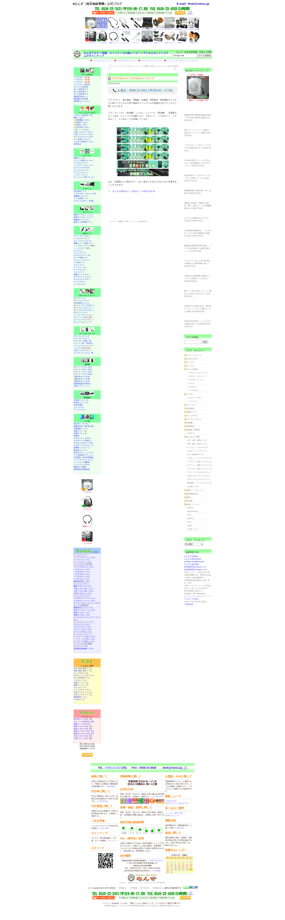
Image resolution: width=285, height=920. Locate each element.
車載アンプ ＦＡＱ (81, 685)
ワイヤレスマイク (82, 300)
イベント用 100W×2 (84, 343)
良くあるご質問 (193, 437)
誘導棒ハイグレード (82, 448)
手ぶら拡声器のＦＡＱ (195, 454)
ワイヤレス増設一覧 (83, 341)
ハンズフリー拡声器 (82, 84)
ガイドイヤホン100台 (83, 374)
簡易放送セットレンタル (83, 608)
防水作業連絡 (88, 457)
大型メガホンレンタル (83, 593)
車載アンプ (191, 412)
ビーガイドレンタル (82, 625)
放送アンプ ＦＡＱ (81, 683)
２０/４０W (78, 194)
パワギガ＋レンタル (82, 569)
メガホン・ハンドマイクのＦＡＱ (199, 458)
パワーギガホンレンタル (83, 567)
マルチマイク (80, 298)
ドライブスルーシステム (83, 460)
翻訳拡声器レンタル (82, 581)
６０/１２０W (90, 194)
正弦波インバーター (82, 400)
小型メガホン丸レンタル (83, 589)
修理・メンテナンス (195, 490)
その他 (87, 421)
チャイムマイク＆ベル (83, 241)
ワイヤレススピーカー (84, 308)
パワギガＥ (82, 80)
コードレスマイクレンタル (84, 557)
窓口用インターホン (82, 424)
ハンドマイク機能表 (82, 462)
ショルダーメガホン (194, 397)
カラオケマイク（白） (83, 255)
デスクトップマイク (82, 260)
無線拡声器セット (81, 96)
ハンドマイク (192, 401)
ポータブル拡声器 (81, 87)
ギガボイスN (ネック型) (83, 443)
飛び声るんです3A (82, 377)
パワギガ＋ (191, 383)
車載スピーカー (80, 158)
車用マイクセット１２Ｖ (83, 215)
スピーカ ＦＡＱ (80, 687)
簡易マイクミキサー (82, 274)
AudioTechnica (192, 511)
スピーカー (87, 156)
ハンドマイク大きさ (82, 465)
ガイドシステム (81, 312)
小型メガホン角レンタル (83, 591)
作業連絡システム (81, 429)
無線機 (120, 221)
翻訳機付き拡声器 (81, 99)
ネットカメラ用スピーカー (84, 177)
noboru (189, 525)
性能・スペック (111, 53)
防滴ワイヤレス (84, 139)
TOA (189, 515)
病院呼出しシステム (82, 101)
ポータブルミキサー (82, 279)
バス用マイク (79, 262)
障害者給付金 (192, 494)
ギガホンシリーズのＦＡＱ (197, 451)
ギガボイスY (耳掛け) (82, 441)
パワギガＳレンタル (82, 579)
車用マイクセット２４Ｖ (83, 217)
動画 (189, 497)
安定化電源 (78, 405)
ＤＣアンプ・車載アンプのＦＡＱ (199, 465)
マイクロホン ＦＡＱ (82, 690)
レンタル (87, 552)
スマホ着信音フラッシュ (83, 455)
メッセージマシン (81, 175)
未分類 (190, 501)
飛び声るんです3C (82, 381)
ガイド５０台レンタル (83, 632)
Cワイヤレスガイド (81, 338)
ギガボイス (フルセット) (83, 445)
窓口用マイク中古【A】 (83, 719)
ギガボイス (191, 433)
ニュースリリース (194, 355)
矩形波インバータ (81, 402)
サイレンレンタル (81, 646)
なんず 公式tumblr (191, 564)
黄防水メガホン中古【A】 (84, 734)
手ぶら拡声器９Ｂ (81, 94)
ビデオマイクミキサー (83, 277)
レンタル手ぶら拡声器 (83, 564)
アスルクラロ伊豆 (191, 599)
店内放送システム (82, 303)
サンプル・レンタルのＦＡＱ (197, 447)
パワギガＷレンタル (82, 572)
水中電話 (77, 457)
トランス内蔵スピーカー (83, 160)
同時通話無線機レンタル (83, 649)
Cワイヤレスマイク (87, 334)
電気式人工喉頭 (80, 467)
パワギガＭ (82, 77)
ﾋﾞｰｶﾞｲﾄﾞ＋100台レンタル (84, 641)
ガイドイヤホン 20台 (83, 369)
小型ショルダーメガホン (83, 132)
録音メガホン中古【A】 (83, 729)
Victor (189, 522)
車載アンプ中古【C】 (82, 724)
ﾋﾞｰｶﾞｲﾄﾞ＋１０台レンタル (84, 637)
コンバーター (79, 407)
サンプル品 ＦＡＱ (81, 673)
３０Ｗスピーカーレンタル (84, 601)
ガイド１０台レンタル (83, 629)
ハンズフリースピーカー (83, 165)
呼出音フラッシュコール (83, 453)
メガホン (190, 394)
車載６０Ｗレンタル (82, 615)
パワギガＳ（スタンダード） (197, 372)
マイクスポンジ (80, 282)
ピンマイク (78, 250)
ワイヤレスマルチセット (85, 310)
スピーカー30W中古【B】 (84, 722)
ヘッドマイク (79, 248)
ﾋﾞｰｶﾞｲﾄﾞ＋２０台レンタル (84, 639)
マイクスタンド (80, 270)
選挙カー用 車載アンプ (83, 222)
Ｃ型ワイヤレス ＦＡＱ (83, 695)
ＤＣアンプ (87, 212)
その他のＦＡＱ (192, 486)
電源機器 (87, 398)
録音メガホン (82, 122)
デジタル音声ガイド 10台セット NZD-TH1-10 (133, 191)
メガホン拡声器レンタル (83, 142)
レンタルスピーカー (82, 596)
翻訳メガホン (79, 118)
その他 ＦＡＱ (79, 699)
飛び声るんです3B (82, 379)
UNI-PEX (190, 518)
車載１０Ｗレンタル (82, 613)
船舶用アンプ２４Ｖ (82, 220)
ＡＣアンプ (87, 189)
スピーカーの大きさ (82, 168)
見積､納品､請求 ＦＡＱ (83, 671)
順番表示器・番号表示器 (83, 426)
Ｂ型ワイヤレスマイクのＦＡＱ (198, 476)
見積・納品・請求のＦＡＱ (197, 444)
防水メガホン (82, 125)
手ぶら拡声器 (87, 75)
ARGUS (190, 508)
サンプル (190, 362)
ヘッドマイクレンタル (83, 562)
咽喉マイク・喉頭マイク (83, 243)
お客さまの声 (192, 359)
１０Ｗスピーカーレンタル (84, 598)
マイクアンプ (79, 272)
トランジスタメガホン (87, 113)
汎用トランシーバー (82, 386)
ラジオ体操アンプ (81, 198)
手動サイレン (80, 433)
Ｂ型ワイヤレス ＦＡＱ (83, 692)
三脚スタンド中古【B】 (83, 738)
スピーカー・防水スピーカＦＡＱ (199, 468)
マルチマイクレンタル (83, 627)
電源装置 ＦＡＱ (80, 697)
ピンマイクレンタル (82, 560)
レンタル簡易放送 (81, 605)
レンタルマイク (80, 284)
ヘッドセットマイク (82, 246)
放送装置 (190, 408)
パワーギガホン (193, 390)
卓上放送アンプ (80, 191)
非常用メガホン (83, 127)
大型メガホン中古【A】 (83, 736)
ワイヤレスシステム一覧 (83, 353)
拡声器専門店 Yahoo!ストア (195, 567)
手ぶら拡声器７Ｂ (81, 89)
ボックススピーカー (82, 170)
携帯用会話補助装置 (82, 469)
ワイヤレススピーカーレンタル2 (87, 603)
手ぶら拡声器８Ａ (81, 92)
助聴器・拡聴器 (193, 430)
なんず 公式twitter (191, 556)
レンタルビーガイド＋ (83, 634)
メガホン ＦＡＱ (80, 680)
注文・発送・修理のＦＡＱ (197, 440)
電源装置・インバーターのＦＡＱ (199, 483)
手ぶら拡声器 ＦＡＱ (82, 678)
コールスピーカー (81, 163)
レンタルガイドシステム (84, 622)
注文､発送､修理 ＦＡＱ (83, 668)
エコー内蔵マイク (81, 258)
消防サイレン (80, 431)
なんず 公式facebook (192, 559)
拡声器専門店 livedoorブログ (195, 570)
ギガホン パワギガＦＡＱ (84, 675)
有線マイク (87, 233)
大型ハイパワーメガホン (83, 134)
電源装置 (190, 426)
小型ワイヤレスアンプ (83, 350)
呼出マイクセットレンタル (84, 610)
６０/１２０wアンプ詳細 (83, 201)
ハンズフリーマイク (82, 238)
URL (145, 221)
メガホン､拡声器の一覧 (83, 115)
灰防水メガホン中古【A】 (84, 731)
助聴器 (76, 436)
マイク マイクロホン (82, 236)
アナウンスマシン (81, 172)
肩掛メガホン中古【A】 (83, 726)
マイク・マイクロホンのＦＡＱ (198, 472)
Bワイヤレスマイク (87, 296)
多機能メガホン (83, 120)
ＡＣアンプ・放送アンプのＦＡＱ (199, 461)
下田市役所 (188, 604)
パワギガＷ (191, 387)
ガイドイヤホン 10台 (83, 367)
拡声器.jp (77, 144)
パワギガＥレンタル (82, 576)
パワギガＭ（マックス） (196, 380)
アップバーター (80, 410)
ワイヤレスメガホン (86, 137)
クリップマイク (80, 253)
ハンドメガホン (83, 130)
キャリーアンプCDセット (85, 305)
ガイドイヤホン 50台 (83, 372)
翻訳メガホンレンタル (83, 586)
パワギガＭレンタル (82, 574)
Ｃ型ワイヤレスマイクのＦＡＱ (198, 479)
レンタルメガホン (81, 584)
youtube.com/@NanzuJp (194, 562)
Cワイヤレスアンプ (81, 336)
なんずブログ (91, 53)
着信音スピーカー (81, 450)
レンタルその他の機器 (83, 644)
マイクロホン (192, 416)
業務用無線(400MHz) (82, 384)
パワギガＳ (82, 82)
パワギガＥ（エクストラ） (197, 376)
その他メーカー (131, 53)
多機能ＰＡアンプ (81, 196)
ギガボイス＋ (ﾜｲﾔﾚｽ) (82, 438)
